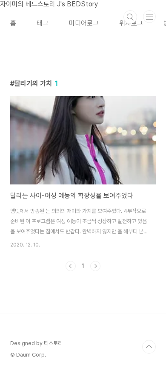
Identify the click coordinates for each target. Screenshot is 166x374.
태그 (43, 23)
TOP (149, 347)
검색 (130, 17)
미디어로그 (84, 23)
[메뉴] (149, 16)
